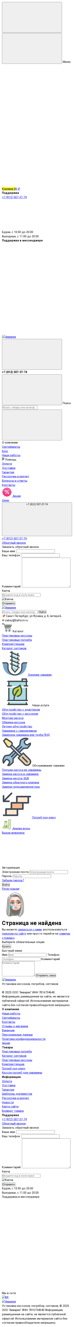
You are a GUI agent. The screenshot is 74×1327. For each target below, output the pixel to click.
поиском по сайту (14, 933)
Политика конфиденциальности (23, 1039)
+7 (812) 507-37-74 (37, 504)
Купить (6, 946)
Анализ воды (21, 828)
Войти (5, 884)
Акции (16, 496)
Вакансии (8, 1030)
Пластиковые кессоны (17, 1060)
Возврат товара (13, 1111)
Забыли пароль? (13, 880)
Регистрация (10, 889)
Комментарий (50, 959)
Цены (5, 500)
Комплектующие (13, 1064)
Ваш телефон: (11, 555)
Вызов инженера (13, 833)
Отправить (8, 603)
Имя (4, 955)
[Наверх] (31, 863)
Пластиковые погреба (17, 1051)
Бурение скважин (40, 675)
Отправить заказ (46, 975)
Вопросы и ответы (14, 480)
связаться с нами (30, 929)
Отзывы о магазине (15, 1026)
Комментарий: (12, 586)
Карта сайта (10, 1106)
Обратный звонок (14, 543)
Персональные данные (17, 1034)
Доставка (8, 468)
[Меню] (32, 17)
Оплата (7, 463)
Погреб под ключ (44, 817)
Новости (8, 1102)
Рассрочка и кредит (15, 476)
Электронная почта (15, 872)
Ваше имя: (9, 551)
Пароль (7, 876)
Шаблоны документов (17, 1094)
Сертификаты (11, 447)
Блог (5, 451)
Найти (42, 612)
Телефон (53, 955)
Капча (6, 591)
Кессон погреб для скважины (22, 1072)
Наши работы (11, 455)
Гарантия (8, 472)
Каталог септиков (14, 1056)
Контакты (8, 485)
